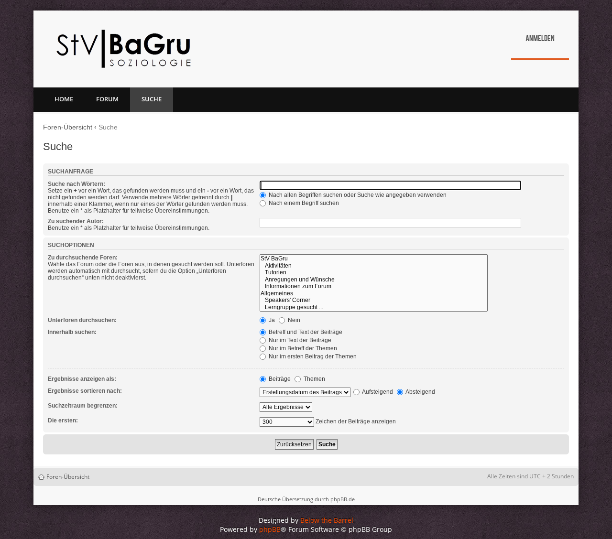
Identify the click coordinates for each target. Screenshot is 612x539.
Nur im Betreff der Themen (302, 348)
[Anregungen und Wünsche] (374, 279)
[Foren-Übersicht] (123, 49)
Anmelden (540, 39)
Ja (271, 320)
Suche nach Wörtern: (76, 184)
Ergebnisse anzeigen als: (82, 379)
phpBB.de (342, 499)
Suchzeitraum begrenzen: (83, 405)
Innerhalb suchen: (72, 332)
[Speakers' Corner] (374, 300)
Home (64, 99)
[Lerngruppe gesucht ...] (374, 307)
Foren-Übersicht (67, 127)
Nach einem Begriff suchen (303, 203)
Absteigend (419, 391)
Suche (152, 99)
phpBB (270, 529)
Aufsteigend (377, 391)
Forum (107, 99)
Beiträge (279, 379)
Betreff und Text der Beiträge (304, 332)
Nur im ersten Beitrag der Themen (312, 356)
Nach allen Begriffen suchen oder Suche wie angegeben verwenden (357, 195)
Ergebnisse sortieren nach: (85, 391)
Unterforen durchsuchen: (82, 320)
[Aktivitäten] (374, 266)
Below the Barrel (326, 520)
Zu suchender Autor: (76, 221)
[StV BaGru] (374, 258)
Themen (313, 379)
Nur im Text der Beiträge (299, 340)
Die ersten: (63, 420)
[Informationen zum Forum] (374, 286)
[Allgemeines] (374, 293)
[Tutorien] (374, 272)
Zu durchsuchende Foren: (83, 257)
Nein (293, 320)
